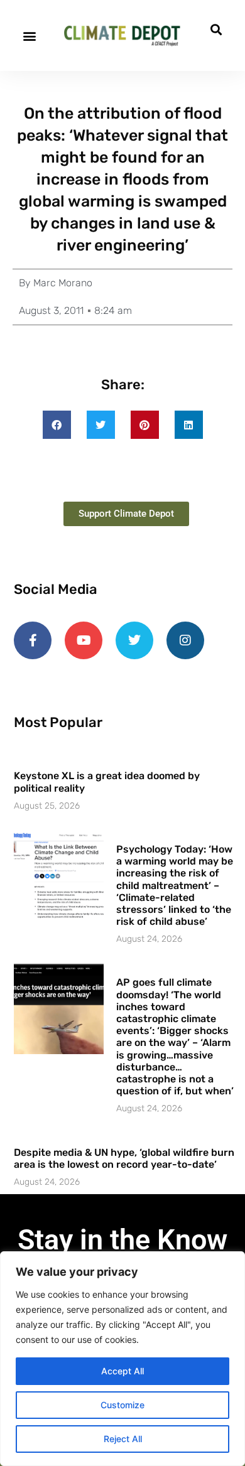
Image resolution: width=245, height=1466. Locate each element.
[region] (122, 1358)
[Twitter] (134, 640)
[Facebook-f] (33, 640)
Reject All (123, 1438)
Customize (122, 1404)
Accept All (122, 1371)
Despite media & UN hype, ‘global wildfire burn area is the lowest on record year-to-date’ (124, 1158)
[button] (29, 35)
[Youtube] (83, 640)
